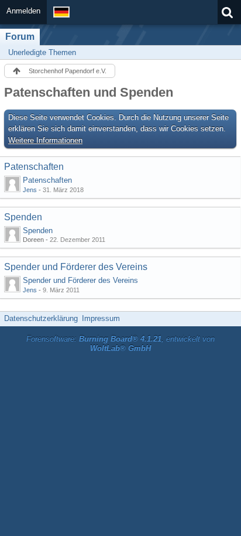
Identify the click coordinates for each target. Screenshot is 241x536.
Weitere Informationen (45, 140)
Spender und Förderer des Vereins (75, 267)
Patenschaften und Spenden (88, 92)
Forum (20, 37)
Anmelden (23, 10)
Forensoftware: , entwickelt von (120, 343)
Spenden (23, 217)
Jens (30, 189)
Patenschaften (34, 167)
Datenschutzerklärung (41, 318)
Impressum (101, 318)
